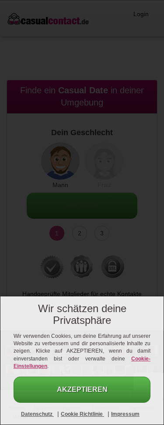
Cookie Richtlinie (82, 414)
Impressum (125, 414)
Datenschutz (37, 414)
